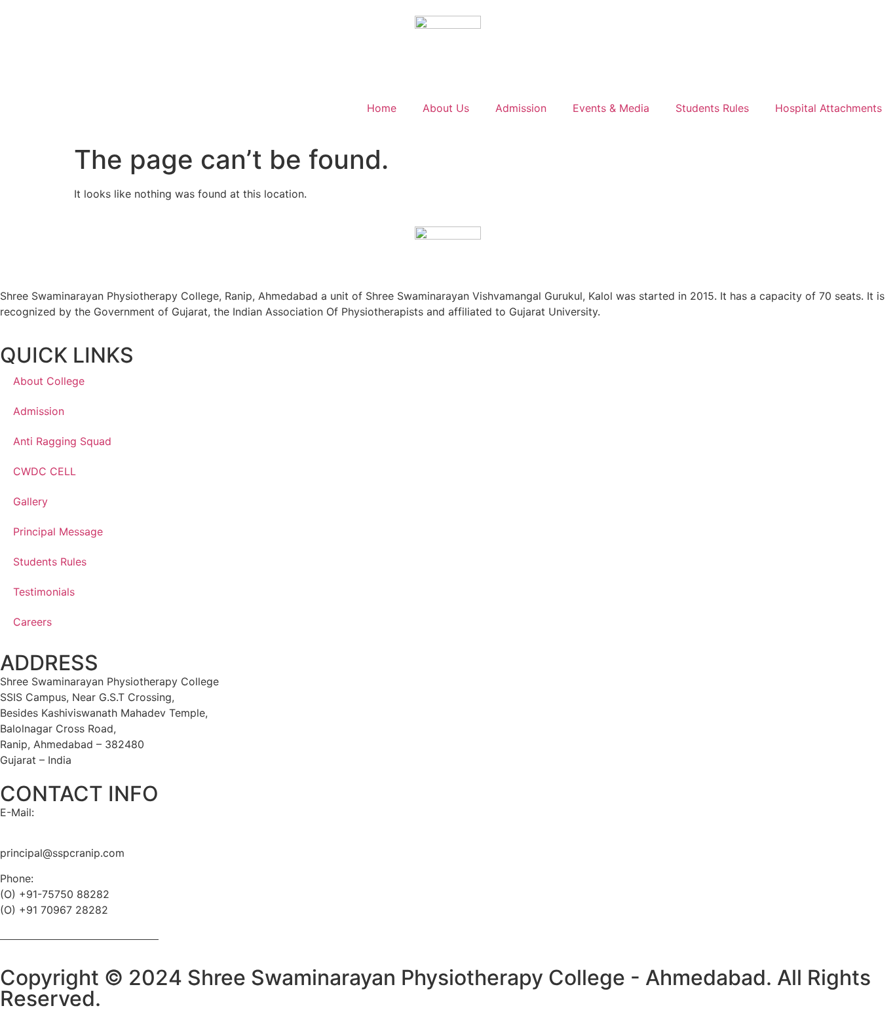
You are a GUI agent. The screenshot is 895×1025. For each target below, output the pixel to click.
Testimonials (44, 591)
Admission (520, 108)
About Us (446, 108)
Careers (32, 621)
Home (381, 108)
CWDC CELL (44, 471)
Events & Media (611, 108)
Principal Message (58, 531)
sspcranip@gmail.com (54, 828)
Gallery (30, 501)
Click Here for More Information (79, 934)
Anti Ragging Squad (62, 441)
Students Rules (712, 108)
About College (49, 380)
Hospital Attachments (828, 108)
